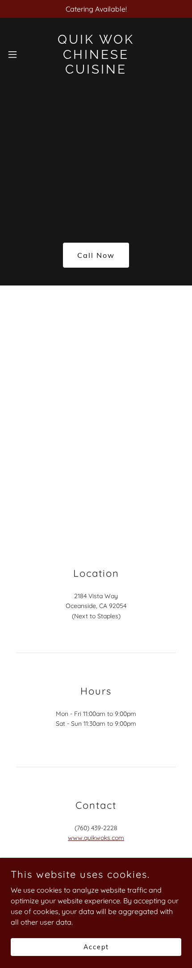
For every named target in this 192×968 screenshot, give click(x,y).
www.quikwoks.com (96, 838)
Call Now (96, 255)
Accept (96, 947)
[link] (96, 54)
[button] (16, 54)
